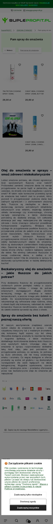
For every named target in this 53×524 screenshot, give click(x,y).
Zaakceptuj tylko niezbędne (28, 494)
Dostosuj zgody (28, 501)
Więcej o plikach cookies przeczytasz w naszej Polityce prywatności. (26, 486)
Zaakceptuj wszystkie (28, 508)
